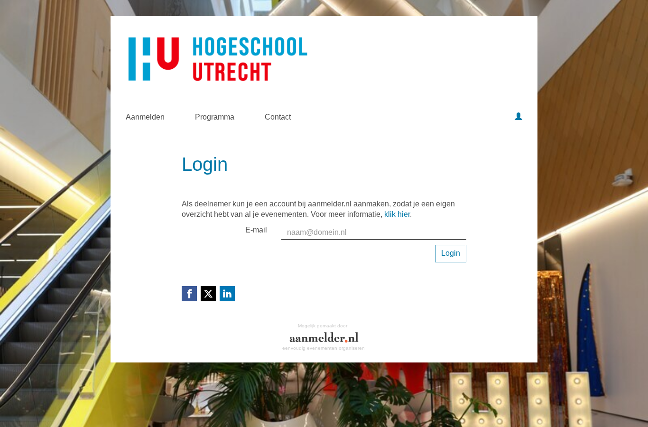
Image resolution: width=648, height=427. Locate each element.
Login (450, 253)
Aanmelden (145, 117)
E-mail (256, 230)
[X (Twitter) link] (208, 293)
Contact (278, 117)
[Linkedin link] (227, 293)
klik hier (397, 214)
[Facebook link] (189, 293)
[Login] (518, 117)
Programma (214, 117)
